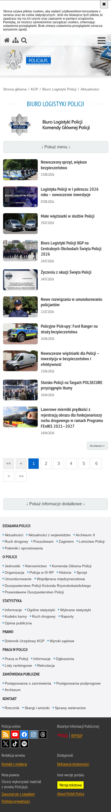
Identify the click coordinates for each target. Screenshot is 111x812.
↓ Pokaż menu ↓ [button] (55, 147)
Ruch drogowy (16, 541)
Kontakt (10, 698)
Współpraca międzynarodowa (61, 579)
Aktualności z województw (49, 535)
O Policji (10, 557)
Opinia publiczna (18, 623)
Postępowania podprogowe (78, 683)
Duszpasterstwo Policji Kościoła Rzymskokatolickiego (48, 586)
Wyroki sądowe (62, 641)
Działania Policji (16, 525)
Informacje (13, 610)
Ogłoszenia (65, 659)
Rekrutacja (46, 665)
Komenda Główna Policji (71, 566)
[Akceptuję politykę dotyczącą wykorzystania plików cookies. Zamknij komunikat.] (104, 4)
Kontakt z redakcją (14, 764)
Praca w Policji (15, 649)
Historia (65, 572)
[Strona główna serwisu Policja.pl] (7, 40)
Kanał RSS (6, 734)
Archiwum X (85, 535)
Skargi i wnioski (37, 708)
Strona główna (15, 89)
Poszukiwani (43, 541)
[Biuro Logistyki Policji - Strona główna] (55, 136)
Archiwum (13, 690)
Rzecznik (12, 708)
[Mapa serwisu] (15, 40)
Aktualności (90, 89)
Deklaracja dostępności (73, 764)
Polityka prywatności (16, 801)
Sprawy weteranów (70, 708)
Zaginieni (66, 541)
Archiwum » (97, 445)
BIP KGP (76, 735)
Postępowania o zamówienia (28, 683)
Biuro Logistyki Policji (59, 89)
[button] (102, 40)
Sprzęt (81, 572)
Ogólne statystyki (41, 610)
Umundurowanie (18, 579)
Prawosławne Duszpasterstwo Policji (34, 592)
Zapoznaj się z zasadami (18, 793)
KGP (34, 89)
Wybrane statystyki (75, 610)
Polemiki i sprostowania (24, 548)
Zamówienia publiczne (21, 674)
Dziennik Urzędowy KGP (24, 641)
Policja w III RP (41, 572)
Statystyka (12, 600)
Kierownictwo (36, 566)
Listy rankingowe (18, 665)
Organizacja (14, 572)
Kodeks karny (16, 616)
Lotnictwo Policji (92, 541)
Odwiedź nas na (15, 734)
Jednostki (12, 566)
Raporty (67, 616)
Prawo (8, 631)
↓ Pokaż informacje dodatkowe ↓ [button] (55, 504)
